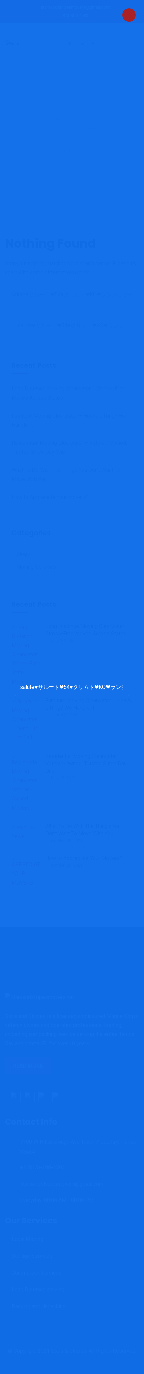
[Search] (118, 686)
